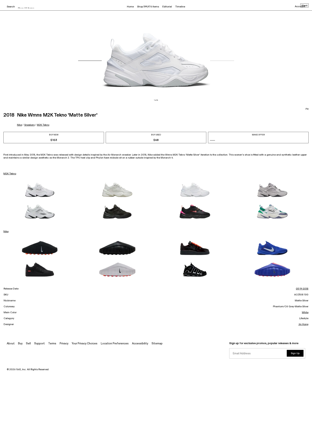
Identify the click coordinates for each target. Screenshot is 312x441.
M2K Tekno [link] (9, 174)
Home (130, 7)
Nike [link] (5, 231)
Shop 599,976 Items (148, 7)
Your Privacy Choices (84, 343)
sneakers (29, 125)
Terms (52, 343)
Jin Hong (303, 324)
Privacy (64, 343)
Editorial (167, 7)
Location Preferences (115, 343)
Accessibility (140, 343)
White (305, 312)
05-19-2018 (302, 289)
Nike (19, 125)
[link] (39, 189)
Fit (307, 109)
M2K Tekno (43, 125)
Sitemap (157, 343)
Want (304, 5)
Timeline (180, 7)
